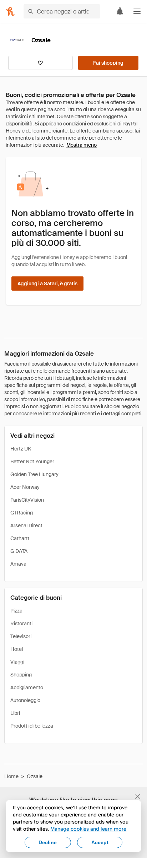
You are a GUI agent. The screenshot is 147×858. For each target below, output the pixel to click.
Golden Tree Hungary (34, 474)
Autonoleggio (25, 700)
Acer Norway (25, 487)
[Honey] (10, 11)
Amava (18, 564)
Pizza (16, 611)
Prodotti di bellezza (31, 726)
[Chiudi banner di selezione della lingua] (138, 796)
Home (11, 776)
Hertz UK (20, 449)
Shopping (21, 674)
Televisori (20, 636)
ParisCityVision (27, 500)
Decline (48, 842)
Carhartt (20, 538)
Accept (99, 842)
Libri (15, 713)
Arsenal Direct (26, 525)
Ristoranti (21, 623)
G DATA (18, 551)
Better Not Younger (32, 461)
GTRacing (21, 512)
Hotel (16, 649)
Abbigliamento (26, 687)
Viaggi (17, 662)
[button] (137, 11)
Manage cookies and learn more (88, 829)
